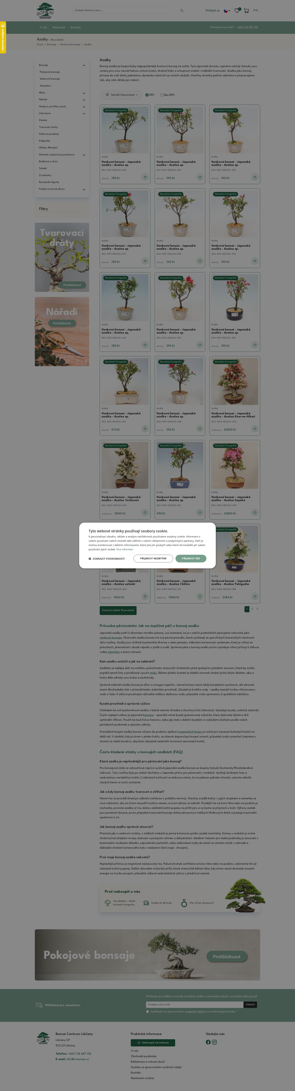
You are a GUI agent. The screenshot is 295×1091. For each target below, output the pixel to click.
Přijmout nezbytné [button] (153, 558)
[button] (107, 559)
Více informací (124, 549)
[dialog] (147, 545)
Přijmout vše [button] (191, 558)
